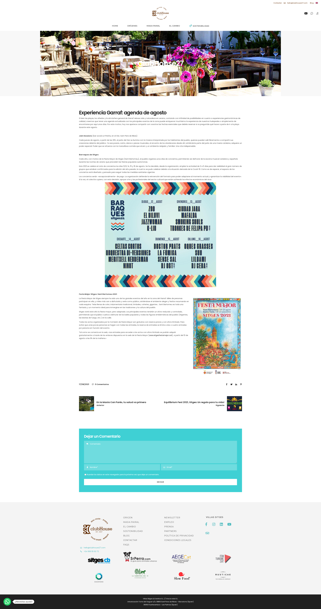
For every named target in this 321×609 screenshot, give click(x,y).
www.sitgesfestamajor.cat (160, 335)
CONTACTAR (130, 540)
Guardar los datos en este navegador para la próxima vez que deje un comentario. (123, 474)
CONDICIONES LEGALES (177, 540)
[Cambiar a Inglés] (317, 3)
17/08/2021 (84, 384)
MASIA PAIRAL (131, 522)
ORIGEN (128, 517)
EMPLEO (169, 522)
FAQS (126, 545)
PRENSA (169, 526)
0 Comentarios (102, 384)
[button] (7, 601)
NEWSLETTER (172, 517)
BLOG (126, 535)
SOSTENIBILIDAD (133, 531)
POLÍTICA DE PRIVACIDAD (179, 535)
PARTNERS (170, 531)
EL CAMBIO (129, 526)
